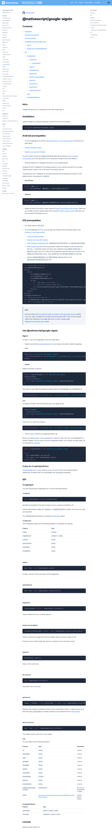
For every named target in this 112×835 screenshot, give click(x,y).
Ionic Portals (5, 71)
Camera (4, 35)
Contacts (4, 37)
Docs (71, 2)
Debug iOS (5, 42)
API (76, 2)
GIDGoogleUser (42, 797)
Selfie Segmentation (7, 143)
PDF (3, 88)
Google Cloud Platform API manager (66, 208)
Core (3, 126)
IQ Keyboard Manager (8, 76)
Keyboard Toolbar (7, 81)
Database (4, 166)
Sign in (29, 45)
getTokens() (33, 87)
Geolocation (5, 59)
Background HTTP (7, 27)
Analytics (4, 156)
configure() (33, 59)
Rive (3, 93)
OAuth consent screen (67, 211)
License (92, 37)
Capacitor (97, 2)
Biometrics (5, 30)
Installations (5, 178)
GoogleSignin (31, 56)
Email (3, 49)
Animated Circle (6, 18)
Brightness (5, 32)
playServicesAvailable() (36, 77)
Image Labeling (6, 136)
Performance (5, 183)
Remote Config (6, 185)
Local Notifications (7, 83)
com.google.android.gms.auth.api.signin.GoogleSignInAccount (56, 795)
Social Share (5, 98)
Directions (4, 47)
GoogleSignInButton (33, 97)
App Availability (6, 20)
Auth (3, 161)
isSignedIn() (33, 73)
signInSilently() (34, 70)
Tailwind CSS (5, 103)
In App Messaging (6, 175)
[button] (103, 2)
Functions (4, 173)
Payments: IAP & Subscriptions (10, 121)
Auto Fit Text (5, 25)
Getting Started (6, 12)
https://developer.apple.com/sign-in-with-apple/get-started (55, 314)
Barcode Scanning (7, 128)
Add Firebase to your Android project (61, 141)
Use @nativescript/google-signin (35, 41)
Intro (91, 15)
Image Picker (5, 69)
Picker (4, 91)
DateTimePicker (6, 40)
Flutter (4, 57)
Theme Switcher (6, 105)
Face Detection (6, 133)
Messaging (5, 180)
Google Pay (5, 118)
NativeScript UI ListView (8, 193)
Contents (92, 13)
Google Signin (6, 64)
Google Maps (5, 62)
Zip (3, 110)
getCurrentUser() (35, 90)
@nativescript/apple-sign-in (36, 321)
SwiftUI (4, 100)
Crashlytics (5, 163)
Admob (4, 153)
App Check (5, 158)
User (28, 94)
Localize (4, 86)
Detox (3, 44)
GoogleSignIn (94, 34)
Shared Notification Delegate (9, 96)
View (39, 470)
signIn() (31, 67)
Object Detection (6, 138)
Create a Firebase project (33, 147)
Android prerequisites (32, 35)
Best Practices (89, 2)
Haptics (4, 66)
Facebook (5, 52)
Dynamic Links (6, 168)
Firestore (4, 171)
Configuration (36, 63)
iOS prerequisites (30, 38)
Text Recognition (6, 146)
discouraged (76, 711)
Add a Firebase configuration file (37, 243)
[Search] (32, 2)
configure (37, 443)
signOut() (32, 80)
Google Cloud (35, 246)
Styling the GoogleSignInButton (37, 48)
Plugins (81, 2)
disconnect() (33, 83)
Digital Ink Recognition (8, 131)
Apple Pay (5, 116)
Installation (28, 31)
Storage (4, 188)
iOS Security (5, 74)
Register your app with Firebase (35, 152)
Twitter (4, 108)
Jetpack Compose (7, 79)
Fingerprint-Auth (6, 54)
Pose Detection (6, 141)
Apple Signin (5, 23)
